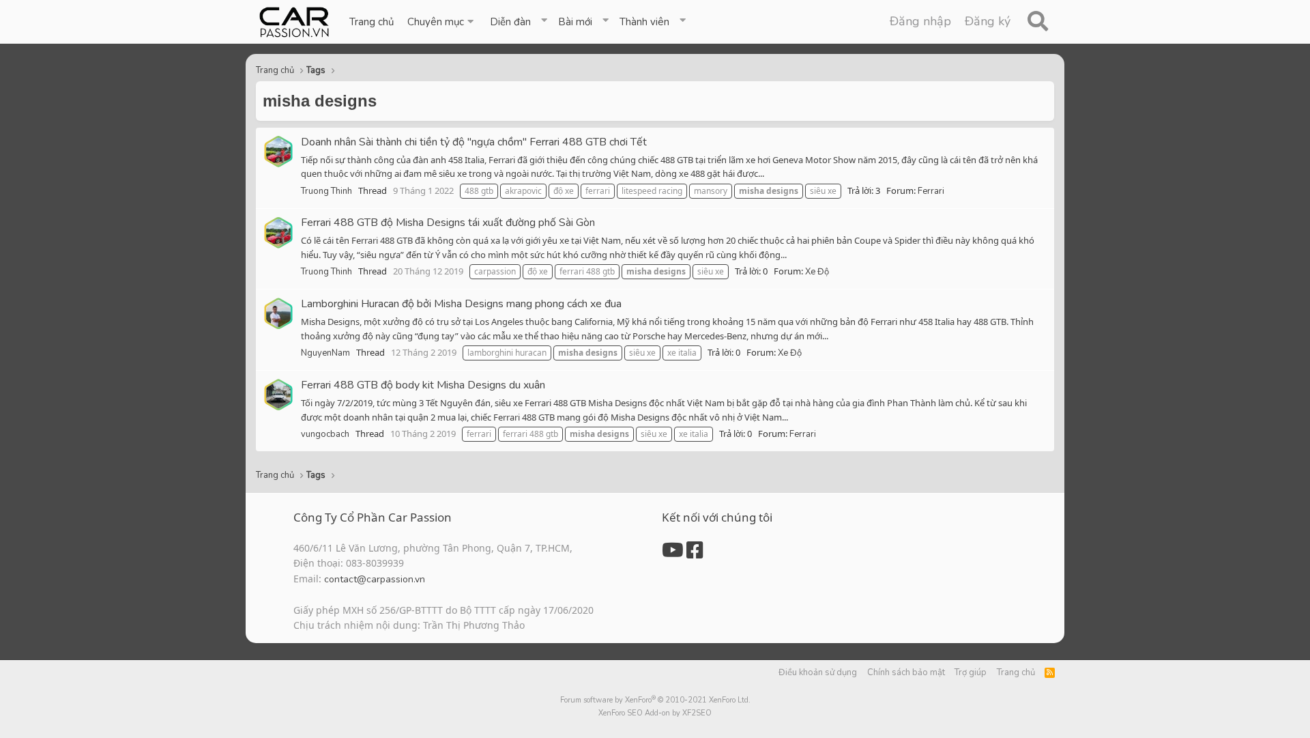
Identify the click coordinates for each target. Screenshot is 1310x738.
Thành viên (644, 22)
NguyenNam (325, 353)
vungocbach (325, 434)
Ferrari (931, 191)
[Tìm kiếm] (1037, 22)
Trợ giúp (971, 672)
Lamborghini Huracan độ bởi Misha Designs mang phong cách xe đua (461, 303)
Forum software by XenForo (655, 700)
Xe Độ (817, 272)
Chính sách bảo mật (906, 672)
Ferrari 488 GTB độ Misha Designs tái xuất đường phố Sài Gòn (448, 222)
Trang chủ (371, 22)
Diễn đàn (510, 22)
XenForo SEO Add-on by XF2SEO (655, 713)
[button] (442, 22)
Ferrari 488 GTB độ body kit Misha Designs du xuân (423, 385)
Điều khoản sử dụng (817, 672)
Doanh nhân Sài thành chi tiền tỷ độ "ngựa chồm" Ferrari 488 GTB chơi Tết (474, 142)
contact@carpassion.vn (374, 579)
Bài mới (575, 22)
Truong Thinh (326, 191)
